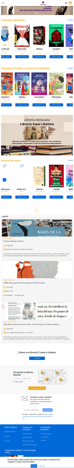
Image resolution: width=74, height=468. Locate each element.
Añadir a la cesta (22, 56)
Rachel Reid (22, 99)
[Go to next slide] (70, 39)
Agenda (5, 360)
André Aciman (5, 191)
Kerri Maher (56, 335)
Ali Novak (22, 191)
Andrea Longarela (39, 191)
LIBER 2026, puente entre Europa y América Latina (24, 427)
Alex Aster (22, 239)
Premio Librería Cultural (13, 385)
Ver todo (70, 20)
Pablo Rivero (56, 51)
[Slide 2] (38, 13)
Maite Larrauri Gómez (22, 287)
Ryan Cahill (56, 239)
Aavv (39, 99)
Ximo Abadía (5, 287)
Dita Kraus (5, 335)
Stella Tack (39, 239)
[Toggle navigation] (3, 3)
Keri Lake (5, 239)
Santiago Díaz (22, 51)
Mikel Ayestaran (39, 287)
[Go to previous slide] (4, 39)
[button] (3, 8)
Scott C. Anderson (56, 287)
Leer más (42, 466)
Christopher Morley (39, 335)
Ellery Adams (22, 335)
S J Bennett (5, 51)
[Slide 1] (35, 13)
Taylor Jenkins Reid (56, 191)
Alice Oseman (56, 99)
